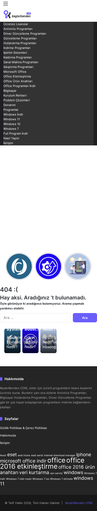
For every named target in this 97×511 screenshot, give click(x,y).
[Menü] (5, 5)
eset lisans (24, 455)
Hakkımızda (8, 435)
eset (12, 454)
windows (73, 472)
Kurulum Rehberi (15, 95)
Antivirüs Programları (17, 29)
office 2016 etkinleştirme (42, 463)
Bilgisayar (9, 90)
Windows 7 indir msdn (19, 478)
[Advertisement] (48, 198)
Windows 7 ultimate (61, 478)
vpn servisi (56, 473)
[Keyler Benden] (21, 14)
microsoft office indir (23, 461)
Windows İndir (13, 114)
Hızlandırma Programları (19, 43)
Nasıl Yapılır (11, 138)
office (56, 460)
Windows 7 (11, 128)
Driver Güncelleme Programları (24, 33)
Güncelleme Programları (20, 38)
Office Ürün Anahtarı (17, 81)
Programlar (10, 109)
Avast (3, 455)
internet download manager (59, 455)
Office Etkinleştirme (17, 76)
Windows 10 (11, 124)
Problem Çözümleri (16, 100)
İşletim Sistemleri (15, 52)
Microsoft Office (14, 71)
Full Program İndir (15, 133)
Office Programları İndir (19, 86)
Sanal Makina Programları (20, 62)
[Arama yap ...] (91, 12)
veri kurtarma (34, 472)
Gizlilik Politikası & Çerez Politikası (23, 428)
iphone (83, 454)
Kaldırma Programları (17, 57)
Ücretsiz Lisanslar (15, 24)
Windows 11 (11, 119)
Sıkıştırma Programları (18, 67)
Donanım (9, 105)
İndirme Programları (16, 48)
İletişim (8, 143)
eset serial (37, 455)
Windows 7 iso (40, 478)
